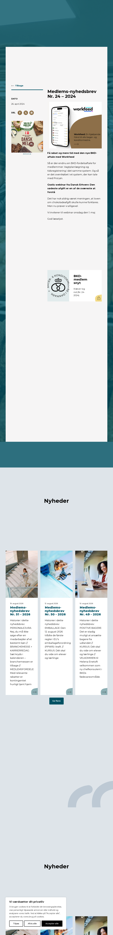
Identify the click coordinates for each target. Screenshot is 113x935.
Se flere (56, 701)
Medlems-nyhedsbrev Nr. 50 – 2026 (55, 611)
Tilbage (19, 85)
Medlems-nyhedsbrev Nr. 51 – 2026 (20, 611)
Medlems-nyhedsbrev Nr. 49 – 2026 (90, 611)
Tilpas (16, 923)
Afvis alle (32, 923)
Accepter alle (52, 923)
